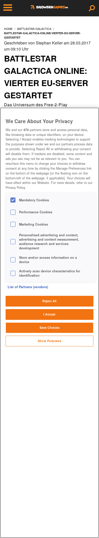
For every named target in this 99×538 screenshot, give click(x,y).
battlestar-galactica (34, 29)
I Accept (49, 314)
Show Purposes (49, 341)
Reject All (49, 301)
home (8, 29)
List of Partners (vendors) (28, 287)
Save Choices (50, 327)
